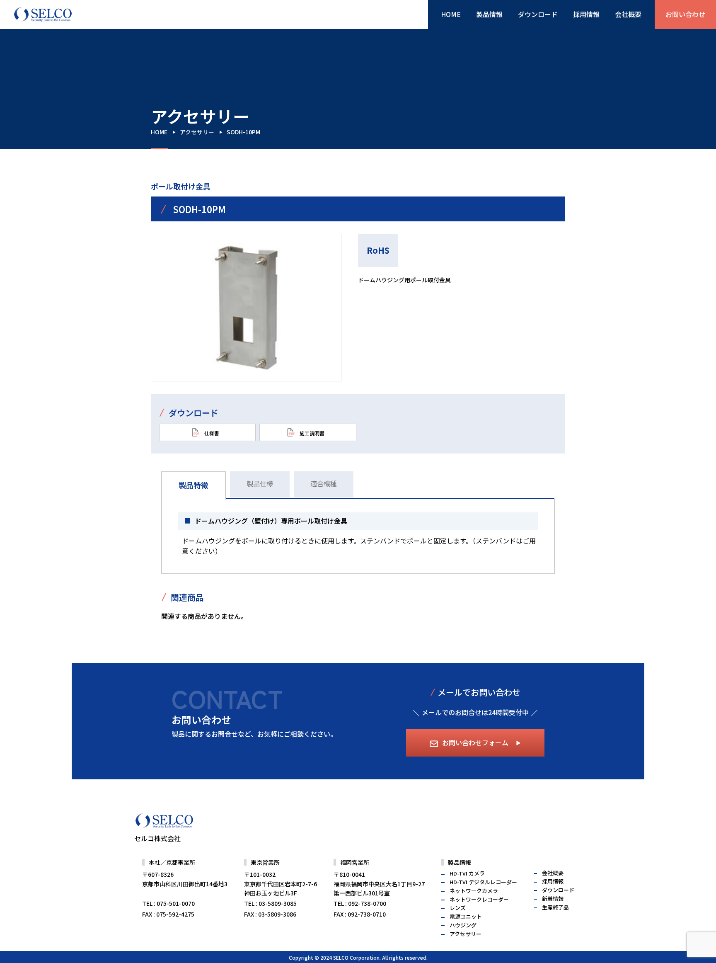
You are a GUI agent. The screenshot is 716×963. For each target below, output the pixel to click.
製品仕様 (260, 483)
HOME (451, 14)
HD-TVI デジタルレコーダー (483, 882)
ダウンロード (538, 14)
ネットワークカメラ (474, 891)
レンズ (458, 908)
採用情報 (586, 14)
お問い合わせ (685, 14)
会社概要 (628, 14)
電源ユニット (466, 916)
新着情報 (553, 898)
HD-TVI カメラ (467, 873)
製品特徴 (193, 485)
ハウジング (463, 925)
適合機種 (323, 483)
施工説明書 (311, 432)
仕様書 (211, 432)
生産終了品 (555, 907)
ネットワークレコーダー (479, 899)
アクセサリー (197, 132)
